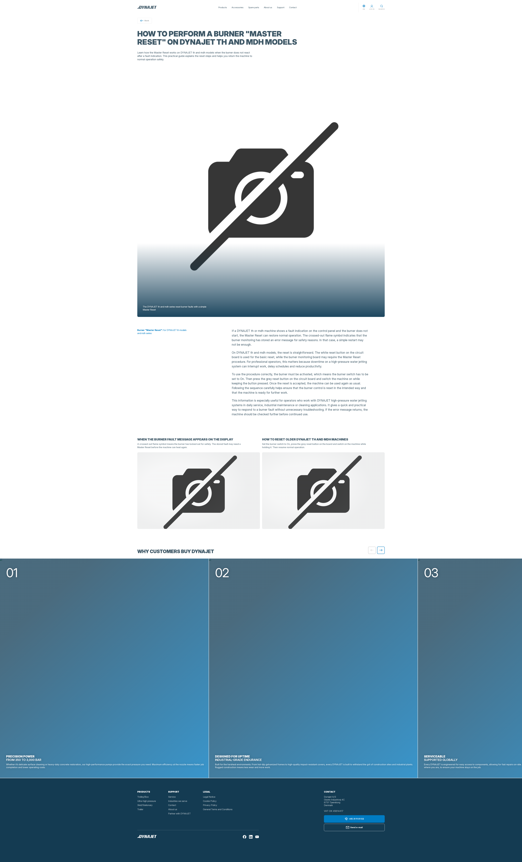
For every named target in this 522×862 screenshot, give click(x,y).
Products (222, 7)
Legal (206, 791)
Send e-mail (356, 827)
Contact (293, 7)
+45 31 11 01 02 (356, 819)
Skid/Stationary (145, 805)
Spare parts (253, 7)
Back (147, 20)
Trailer (140, 809)
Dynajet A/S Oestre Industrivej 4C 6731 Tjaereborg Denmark (334, 801)
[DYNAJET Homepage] (147, 7)
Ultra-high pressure (146, 801)
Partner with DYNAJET (179, 813)
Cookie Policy (210, 801)
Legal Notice (209, 796)
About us (268, 7)
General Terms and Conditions (217, 809)
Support (280, 7)
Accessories (237, 7)
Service (172, 796)
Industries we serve (177, 801)
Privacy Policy (210, 805)
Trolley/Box (143, 796)
